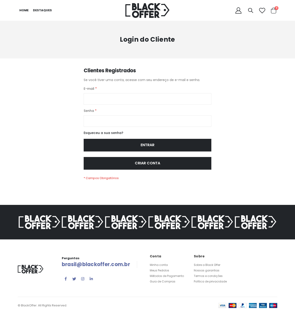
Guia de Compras (162, 281)
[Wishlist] (262, 10)
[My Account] (238, 10)
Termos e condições (208, 276)
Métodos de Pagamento (167, 276)
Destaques (42, 10)
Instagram (82, 278)
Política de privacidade (210, 281)
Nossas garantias (206, 270)
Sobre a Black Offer (207, 265)
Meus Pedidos (159, 270)
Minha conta (159, 265)
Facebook (65, 278)
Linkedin (91, 278)
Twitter (74, 278)
